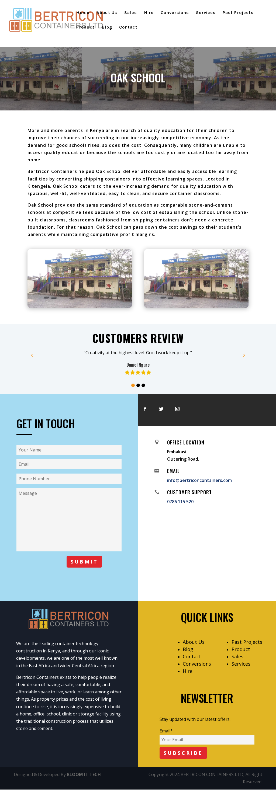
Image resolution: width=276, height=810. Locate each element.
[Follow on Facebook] (145, 409)
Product (85, 27)
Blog (107, 27)
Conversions (175, 13)
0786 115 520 (180, 502)
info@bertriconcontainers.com (199, 480)
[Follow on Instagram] (177, 409)
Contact (128, 27)
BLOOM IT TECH (84, 774)
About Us (106, 13)
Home (82, 13)
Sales (130, 13)
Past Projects (238, 13)
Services (206, 13)
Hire (149, 13)
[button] (133, 385)
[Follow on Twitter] (161, 409)
